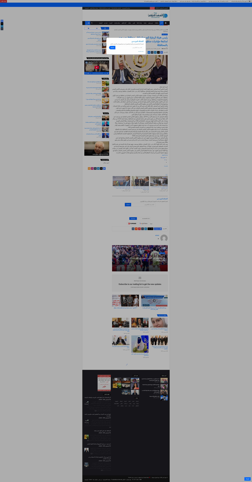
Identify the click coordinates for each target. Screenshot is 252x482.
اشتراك (112, 47)
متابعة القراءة (141, 51)
